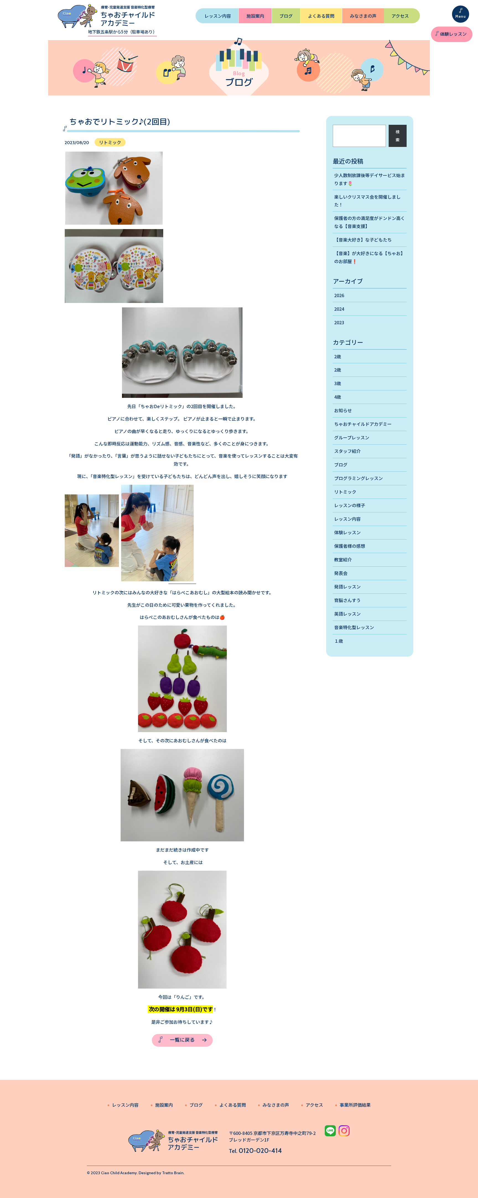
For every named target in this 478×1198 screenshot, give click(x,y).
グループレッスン (351, 437)
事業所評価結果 (355, 1104)
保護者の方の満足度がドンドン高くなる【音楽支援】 (369, 222)
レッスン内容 (217, 15)
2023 (339, 322)
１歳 (338, 640)
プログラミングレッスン (358, 478)
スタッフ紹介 (347, 451)
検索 (397, 135)
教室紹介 (343, 559)
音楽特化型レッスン (354, 627)
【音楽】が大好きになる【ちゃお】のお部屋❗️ (369, 257)
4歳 (337, 396)
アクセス (400, 15)
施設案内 (255, 15)
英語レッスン (347, 613)
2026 (339, 295)
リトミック (345, 491)
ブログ (286, 15)
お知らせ (343, 410)
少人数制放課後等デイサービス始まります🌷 (369, 179)
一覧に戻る (182, 1039)
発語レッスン (347, 586)
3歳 (337, 383)
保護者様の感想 (349, 546)
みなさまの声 (363, 15)
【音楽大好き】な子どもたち (363, 239)
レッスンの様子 (349, 505)
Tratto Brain (172, 1172)
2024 (339, 308)
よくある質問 (321, 15)
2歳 (337, 356)
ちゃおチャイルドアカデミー (363, 424)
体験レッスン (453, 34)
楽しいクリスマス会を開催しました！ (367, 200)
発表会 (340, 573)
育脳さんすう (347, 600)
